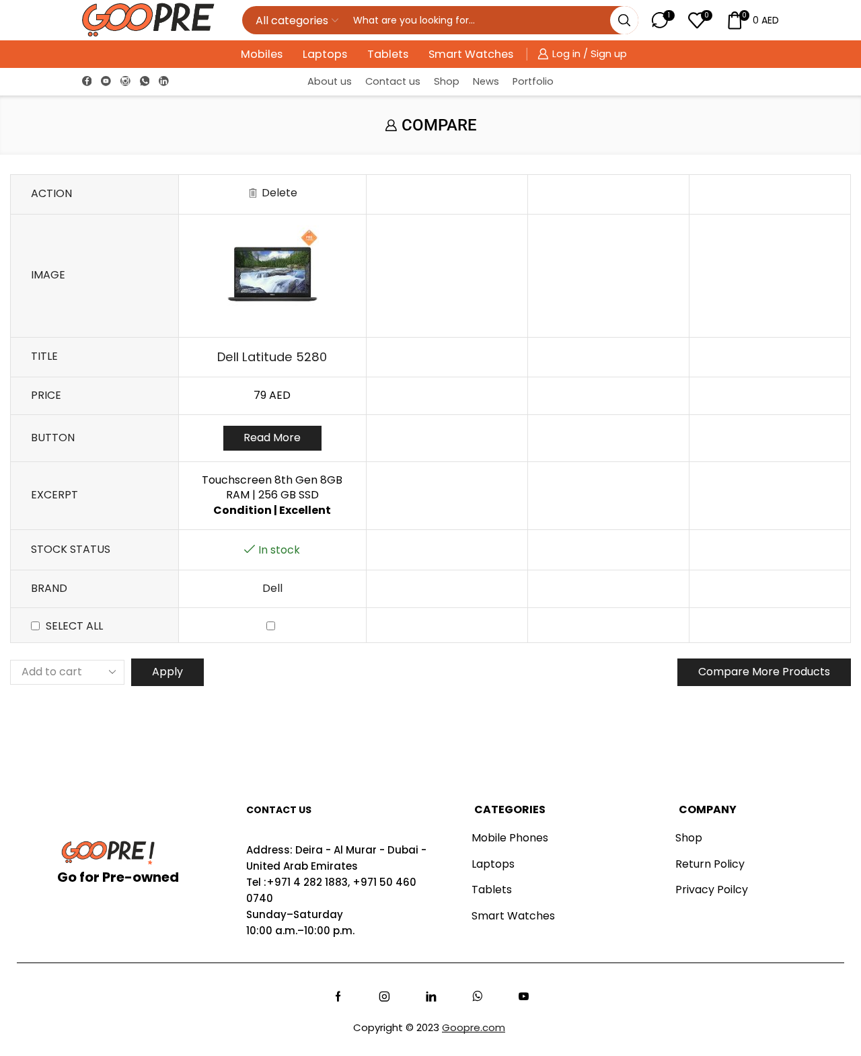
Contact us (392, 81)
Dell (272, 588)
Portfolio (533, 81)
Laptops (325, 54)
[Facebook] (87, 81)
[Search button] (624, 20)
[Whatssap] (145, 81)
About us (329, 81)
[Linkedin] (164, 81)
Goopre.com (473, 1027)
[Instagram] (125, 81)
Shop (446, 81)
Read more (272, 437)
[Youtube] (106, 81)
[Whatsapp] (477, 996)
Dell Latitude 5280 (272, 356)
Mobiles (262, 54)
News (486, 81)
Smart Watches (470, 54)
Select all (74, 626)
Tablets (387, 54)
